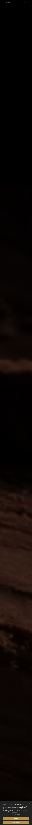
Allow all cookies (16, 822)
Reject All (15, 818)
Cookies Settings (16, 814)
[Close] (29, 803)
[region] (16, 813)
